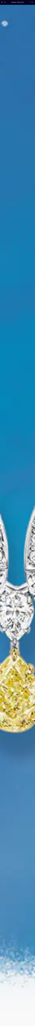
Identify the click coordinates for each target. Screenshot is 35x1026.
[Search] (31, 2)
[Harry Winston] (17, 2)
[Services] (5, 2)
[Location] (33, 2)
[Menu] (2, 2)
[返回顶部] (32, 1023)
